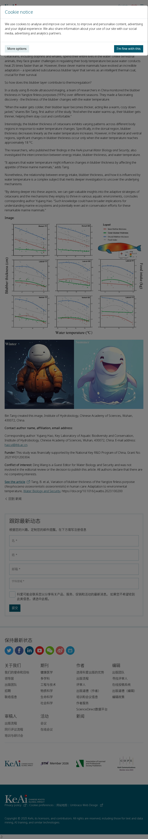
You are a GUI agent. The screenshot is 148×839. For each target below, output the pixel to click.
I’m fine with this (129, 49)
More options (17, 49)
